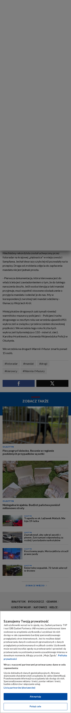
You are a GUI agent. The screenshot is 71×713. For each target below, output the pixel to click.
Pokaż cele (35, 706)
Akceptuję (35, 696)
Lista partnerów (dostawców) (19, 687)
